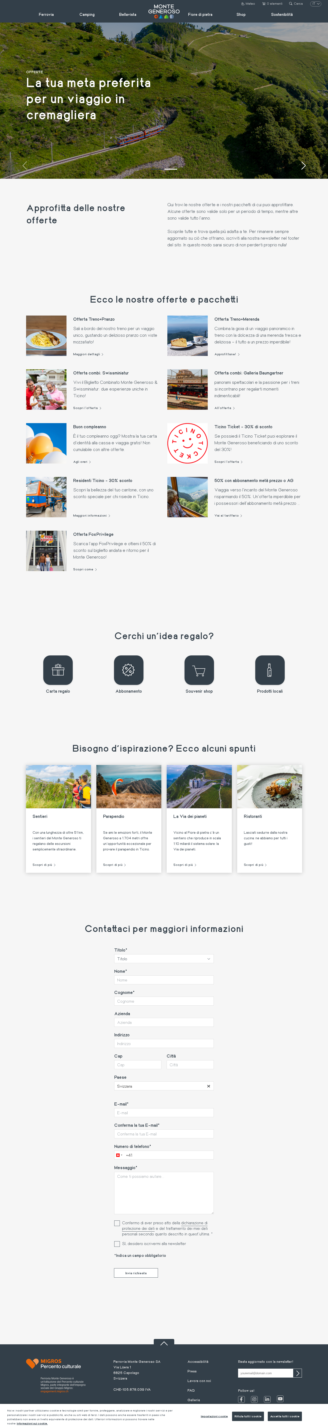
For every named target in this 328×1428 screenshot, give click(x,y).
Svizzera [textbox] (164, 1086)
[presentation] (24, 166)
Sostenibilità (282, 14)
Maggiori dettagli (86, 354)
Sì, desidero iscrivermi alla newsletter (154, 1243)
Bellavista (127, 14)
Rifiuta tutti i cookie (248, 1416)
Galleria (193, 1400)
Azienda (122, 1013)
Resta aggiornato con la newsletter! (265, 1361)
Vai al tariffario (226, 515)
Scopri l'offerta (85, 408)
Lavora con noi (199, 1380)
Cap (118, 1055)
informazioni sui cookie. (32, 1423)
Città (171, 1055)
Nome (119, 971)
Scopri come (83, 569)
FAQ (191, 1390)
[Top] (164, 1341)
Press (192, 1371)
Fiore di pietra (200, 14)
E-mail (120, 1103)
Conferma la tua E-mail (136, 1125)
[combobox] (164, 1085)
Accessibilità (197, 1361)
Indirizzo (122, 1034)
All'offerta (222, 408)
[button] (157, 169)
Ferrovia (46, 14)
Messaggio (124, 1167)
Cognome (123, 992)
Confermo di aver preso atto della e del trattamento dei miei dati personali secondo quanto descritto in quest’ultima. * (167, 1228)
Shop (241, 14)
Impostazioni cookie (214, 1416)
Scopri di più (42, 865)
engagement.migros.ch (55, 1391)
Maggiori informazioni (90, 515)
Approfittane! (225, 354)
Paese (120, 1077)
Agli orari (80, 462)
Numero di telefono (131, 1146)
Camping (87, 14)
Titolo (119, 949)
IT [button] (314, 3)
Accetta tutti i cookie (284, 1416)
